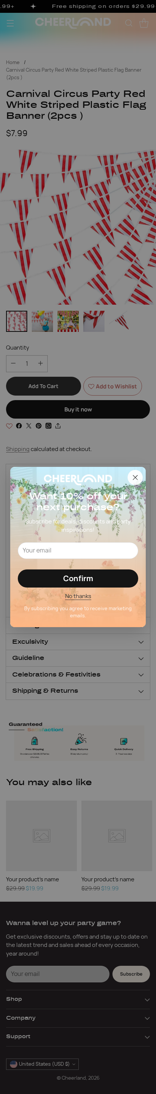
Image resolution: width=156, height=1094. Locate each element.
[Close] (135, 477)
